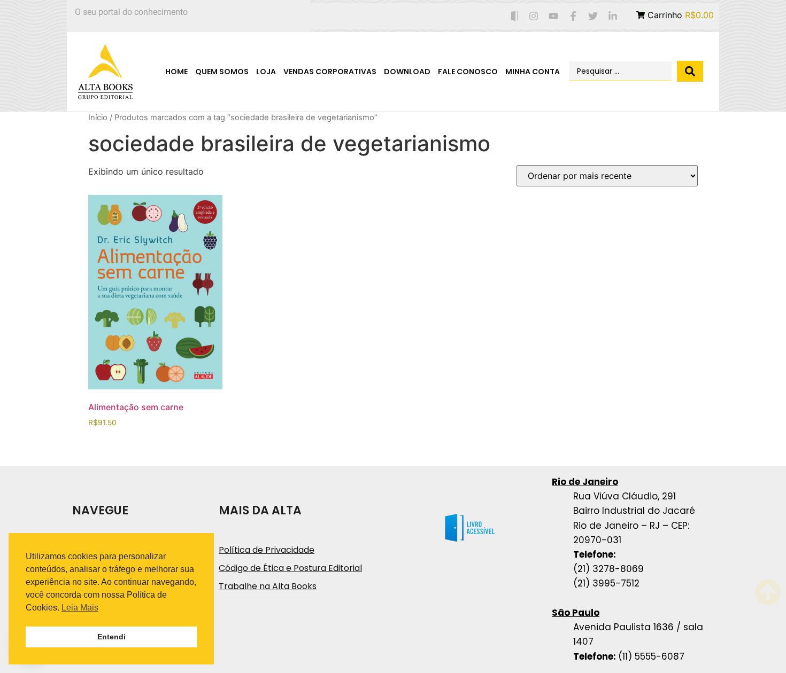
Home (176, 71)
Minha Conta (532, 71)
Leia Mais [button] (79, 607)
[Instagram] (534, 16)
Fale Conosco (468, 71)
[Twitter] (592, 16)
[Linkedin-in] (612, 16)
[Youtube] (553, 16)
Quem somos (222, 71)
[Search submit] (690, 71)
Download (407, 71)
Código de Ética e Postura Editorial (290, 568)
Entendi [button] (111, 636)
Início (97, 117)
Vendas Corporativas (329, 71)
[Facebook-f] (573, 16)
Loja (266, 71)
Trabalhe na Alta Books (268, 586)
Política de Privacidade (266, 550)
